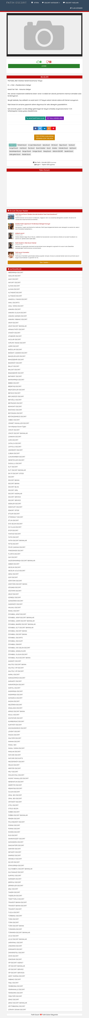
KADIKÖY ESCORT (14, 661)
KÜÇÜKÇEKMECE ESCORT (17, 728)
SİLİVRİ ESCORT (14, 862)
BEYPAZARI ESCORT (15, 403)
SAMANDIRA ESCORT (15, 842)
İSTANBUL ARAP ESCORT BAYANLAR (21, 618)
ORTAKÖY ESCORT (15, 802)
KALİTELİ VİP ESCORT (16, 668)
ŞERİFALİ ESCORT (14, 882)
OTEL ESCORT (13, 805)
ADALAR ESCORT (14, 276)
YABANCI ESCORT (14, 979)
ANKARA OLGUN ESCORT (17, 313)
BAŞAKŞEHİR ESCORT (16, 373)
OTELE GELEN (13, 809)
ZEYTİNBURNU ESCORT (16, 1006)
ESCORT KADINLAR (15, 494)
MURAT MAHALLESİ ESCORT (18, 778)
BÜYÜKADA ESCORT (15, 413)
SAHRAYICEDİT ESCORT (16, 839)
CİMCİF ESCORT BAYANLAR (18, 433)
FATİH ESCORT (13, 537)
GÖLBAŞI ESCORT (14, 587)
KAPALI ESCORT (14, 674)
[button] (79, 16)
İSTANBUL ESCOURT (15, 641)
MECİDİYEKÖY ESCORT (16, 762)
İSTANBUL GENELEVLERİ (17, 651)
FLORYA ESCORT (14, 554)
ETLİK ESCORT (13, 520)
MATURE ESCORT (14, 755)
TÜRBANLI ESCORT (15, 916)
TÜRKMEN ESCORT (15, 929)
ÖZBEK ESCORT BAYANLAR (18, 815)
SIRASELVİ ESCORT (15, 859)
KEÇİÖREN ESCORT (15, 705)
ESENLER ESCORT (14, 504)
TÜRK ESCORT (13, 919)
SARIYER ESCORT (14, 849)
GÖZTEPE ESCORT (14, 591)
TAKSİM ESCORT (14, 892)
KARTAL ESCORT (14, 688)
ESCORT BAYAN (13, 480)
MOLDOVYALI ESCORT (16, 775)
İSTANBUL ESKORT (15, 644)
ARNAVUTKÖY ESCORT (16, 329)
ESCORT (11, 477)
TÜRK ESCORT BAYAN (16, 926)
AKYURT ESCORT (14, 282)
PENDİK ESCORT (14, 819)
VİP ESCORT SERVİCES (16, 973)
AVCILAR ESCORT (14, 339)
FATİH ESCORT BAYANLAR (17, 540)
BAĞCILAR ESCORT (15, 350)
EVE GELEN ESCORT (15, 524)
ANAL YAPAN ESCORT (16, 306)
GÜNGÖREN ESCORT (15, 601)
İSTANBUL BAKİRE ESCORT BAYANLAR (22, 624)
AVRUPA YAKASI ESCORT (17, 343)
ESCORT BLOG (13, 487)
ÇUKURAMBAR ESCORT (16, 457)
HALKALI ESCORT (14, 607)
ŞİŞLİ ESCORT (13, 889)
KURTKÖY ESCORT (15, 725)
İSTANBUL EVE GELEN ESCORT (19, 648)
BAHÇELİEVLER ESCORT (17, 356)
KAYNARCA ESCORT (15, 698)
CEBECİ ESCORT (14, 420)
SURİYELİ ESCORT (14, 876)
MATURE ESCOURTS (15, 758)
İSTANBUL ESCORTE (15, 638)
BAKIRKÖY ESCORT (15, 363)
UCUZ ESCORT (13, 936)
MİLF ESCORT (13, 772)
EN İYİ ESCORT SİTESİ (16, 473)
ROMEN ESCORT (14, 832)
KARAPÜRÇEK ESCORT (16, 685)
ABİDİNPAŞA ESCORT (15, 272)
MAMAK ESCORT (14, 742)
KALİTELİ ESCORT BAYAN (17, 664)
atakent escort (19, 233)
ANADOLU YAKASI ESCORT (17, 299)
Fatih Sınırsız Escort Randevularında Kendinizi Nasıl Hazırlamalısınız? (36, 214)
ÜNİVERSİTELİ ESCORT (16, 953)
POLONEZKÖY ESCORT (16, 822)
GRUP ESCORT (13, 594)
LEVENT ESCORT (14, 731)
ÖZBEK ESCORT (14, 812)
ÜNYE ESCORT (13, 956)
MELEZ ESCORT (14, 765)
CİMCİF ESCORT (14, 430)
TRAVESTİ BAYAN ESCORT (17, 902)
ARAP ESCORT (13, 323)
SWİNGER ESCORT (14, 879)
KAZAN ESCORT (14, 701)
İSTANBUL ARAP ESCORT (17, 614)
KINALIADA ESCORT (15, 708)
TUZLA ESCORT (14, 912)
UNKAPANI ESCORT (15, 946)
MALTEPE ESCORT (14, 738)
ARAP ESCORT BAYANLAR (17, 326)
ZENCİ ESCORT (13, 999)
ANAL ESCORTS (13, 303)
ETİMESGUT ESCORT (15, 517)
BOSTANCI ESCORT (15, 410)
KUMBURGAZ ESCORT (16, 721)
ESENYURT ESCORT (15, 507)
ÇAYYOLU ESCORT (14, 447)
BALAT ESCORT (13, 366)
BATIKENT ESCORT (15, 376)
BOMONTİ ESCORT (15, 406)
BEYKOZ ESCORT (14, 393)
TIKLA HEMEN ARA (56, 118)
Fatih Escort (17, 2)
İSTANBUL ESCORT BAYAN (17, 631)
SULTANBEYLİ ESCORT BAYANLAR (20, 869)
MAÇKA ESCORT (14, 735)
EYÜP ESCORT (13, 530)
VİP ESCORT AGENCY (15, 963)
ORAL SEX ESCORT (15, 795)
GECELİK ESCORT (14, 567)
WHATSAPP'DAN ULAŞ (36, 118)
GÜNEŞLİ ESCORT (14, 597)
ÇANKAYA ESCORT (14, 437)
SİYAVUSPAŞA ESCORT (16, 865)
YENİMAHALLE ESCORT (16, 989)
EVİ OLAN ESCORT (14, 527)
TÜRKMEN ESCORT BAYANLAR (19, 932)
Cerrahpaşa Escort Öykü (17, 427)
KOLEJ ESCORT (13, 715)
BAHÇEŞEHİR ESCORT (16, 360)
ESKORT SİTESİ (13, 510)
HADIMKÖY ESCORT (15, 604)
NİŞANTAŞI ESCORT (15, 788)
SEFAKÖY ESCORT (14, 852)
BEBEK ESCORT (13, 383)
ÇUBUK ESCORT (14, 453)
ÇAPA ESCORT (13, 440)
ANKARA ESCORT (14, 309)
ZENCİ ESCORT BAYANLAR (17, 1003)
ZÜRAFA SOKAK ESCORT (17, 1010)
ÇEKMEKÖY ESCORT (15, 450)
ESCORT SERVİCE (14, 497)
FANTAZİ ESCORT (14, 534)
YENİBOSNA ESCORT (15, 986)
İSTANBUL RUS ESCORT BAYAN (19, 658)
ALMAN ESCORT (14, 286)
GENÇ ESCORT (13, 574)
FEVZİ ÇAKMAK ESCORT (16, 547)
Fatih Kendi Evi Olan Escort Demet (25, 243)
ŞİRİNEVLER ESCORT (15, 886)
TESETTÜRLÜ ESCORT (16, 899)
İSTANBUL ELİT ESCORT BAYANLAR (20, 628)
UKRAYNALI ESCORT (15, 943)
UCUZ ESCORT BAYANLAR (17, 939)
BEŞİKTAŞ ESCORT (14, 386)
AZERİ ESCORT (13, 346)
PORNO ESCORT (14, 825)
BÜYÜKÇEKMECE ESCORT (17, 417)
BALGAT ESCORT (14, 370)
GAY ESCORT (12, 557)
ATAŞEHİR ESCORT (15, 336)
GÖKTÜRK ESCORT (15, 581)
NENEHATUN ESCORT (16, 782)
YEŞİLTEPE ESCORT (15, 996)
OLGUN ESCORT (14, 792)
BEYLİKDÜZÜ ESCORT (16, 396)
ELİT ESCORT (13, 467)
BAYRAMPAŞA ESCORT (16, 380)
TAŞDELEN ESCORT (15, 896)
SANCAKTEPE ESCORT (16, 845)
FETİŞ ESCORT (13, 544)
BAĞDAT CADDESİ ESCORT (17, 353)
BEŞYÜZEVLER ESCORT (16, 390)
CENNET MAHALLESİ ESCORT (18, 423)
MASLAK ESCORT (14, 752)
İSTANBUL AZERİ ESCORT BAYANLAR (21, 621)
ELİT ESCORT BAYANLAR (17, 470)
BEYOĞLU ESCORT (15, 400)
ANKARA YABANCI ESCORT (17, 319)
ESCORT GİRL (13, 490)
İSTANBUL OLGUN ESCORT (18, 654)
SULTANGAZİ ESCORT (16, 872)
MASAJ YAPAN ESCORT (16, 748)
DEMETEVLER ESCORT (16, 460)
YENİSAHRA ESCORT (15, 993)
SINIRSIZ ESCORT (14, 855)
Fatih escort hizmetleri (22, 252)
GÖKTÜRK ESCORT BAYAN (17, 584)
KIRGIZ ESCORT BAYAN (16, 711)
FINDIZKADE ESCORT (15, 551)
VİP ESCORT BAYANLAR (16, 966)
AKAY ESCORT (13, 279)
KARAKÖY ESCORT (15, 681)
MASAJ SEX (12, 745)
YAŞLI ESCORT (13, 983)
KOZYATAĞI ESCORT (15, 718)
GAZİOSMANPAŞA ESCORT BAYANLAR (21, 561)
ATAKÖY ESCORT (14, 333)
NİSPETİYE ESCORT (15, 785)
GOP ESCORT (13, 577)
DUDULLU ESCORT (15, 463)
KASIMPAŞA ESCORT (15, 691)
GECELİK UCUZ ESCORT (16, 571)
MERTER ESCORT (14, 768)
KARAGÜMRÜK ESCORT (16, 678)
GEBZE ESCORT (13, 564)
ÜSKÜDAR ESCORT (15, 959)
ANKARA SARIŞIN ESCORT (17, 316)
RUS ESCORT (13, 835)
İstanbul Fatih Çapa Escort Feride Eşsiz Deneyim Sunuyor (32, 224)
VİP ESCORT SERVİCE (15, 969)
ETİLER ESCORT (14, 514)
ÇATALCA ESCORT (14, 443)
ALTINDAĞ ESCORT (15, 293)
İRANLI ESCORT (14, 611)
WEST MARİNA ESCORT (16, 976)
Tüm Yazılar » (44, 262)
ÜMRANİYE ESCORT (15, 949)
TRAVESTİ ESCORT (15, 909)
